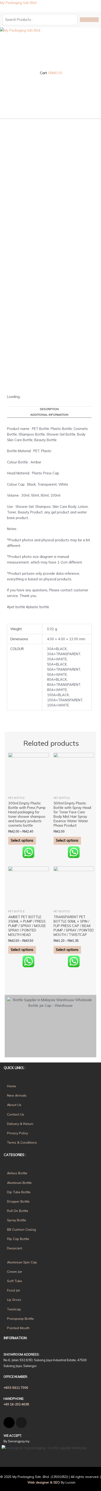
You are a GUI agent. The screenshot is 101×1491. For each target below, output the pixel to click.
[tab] (49, 409)
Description (49, 409)
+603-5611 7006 (16, 1387)
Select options (22, 840)
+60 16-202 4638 (16, 1404)
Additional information (49, 414)
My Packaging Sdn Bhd (18, 2)
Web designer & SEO (43, 1482)
